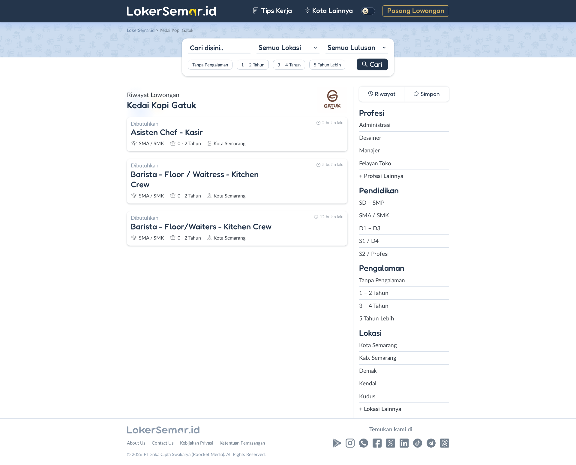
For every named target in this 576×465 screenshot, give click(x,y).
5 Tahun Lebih (327, 65)
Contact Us (163, 443)
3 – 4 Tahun (289, 65)
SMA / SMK (374, 216)
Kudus (367, 396)
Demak (368, 371)
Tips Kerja (275, 10)
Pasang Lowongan (415, 10)
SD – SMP (371, 203)
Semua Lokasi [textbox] (280, 47)
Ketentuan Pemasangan (242, 443)
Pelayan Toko (375, 164)
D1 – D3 (369, 228)
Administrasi (375, 125)
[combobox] (287, 48)
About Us (136, 443)
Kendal (367, 384)
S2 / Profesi (374, 254)
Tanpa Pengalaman (210, 65)
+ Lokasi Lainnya (380, 409)
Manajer (369, 151)
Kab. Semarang (377, 358)
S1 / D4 (369, 241)
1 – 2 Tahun (252, 65)
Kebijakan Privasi (196, 443)
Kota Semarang (378, 345)
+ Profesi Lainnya (381, 176)
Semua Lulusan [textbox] (351, 47)
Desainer (370, 138)
